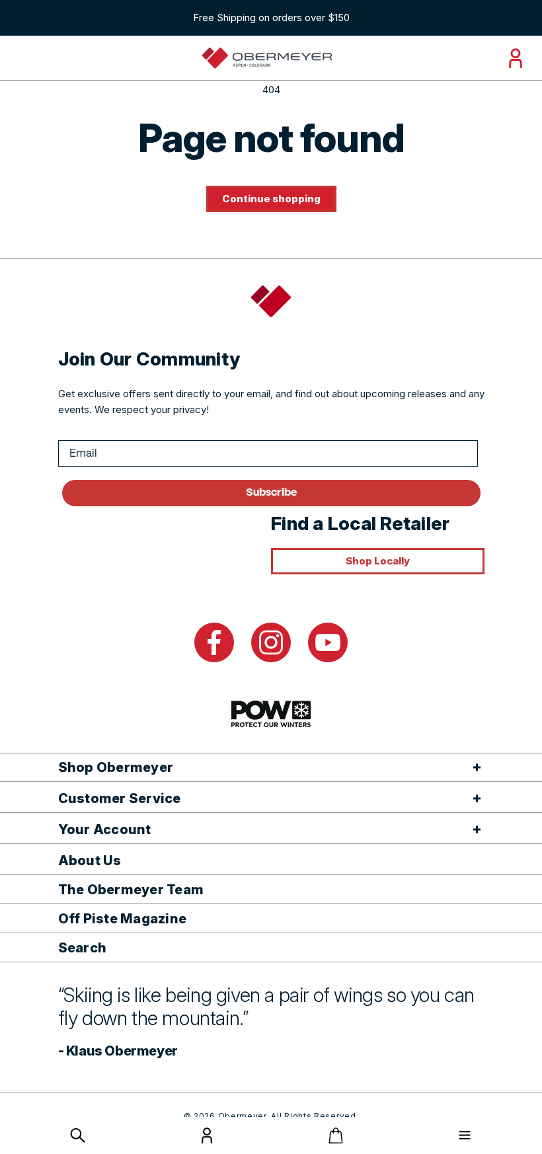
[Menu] (465, 1135)
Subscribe (271, 493)
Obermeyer (242, 1116)
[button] (78, 1135)
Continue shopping (271, 198)
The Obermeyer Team (131, 890)
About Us (90, 860)
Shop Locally (378, 561)
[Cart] (336, 1135)
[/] (266, 58)
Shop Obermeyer (116, 767)
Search (82, 948)
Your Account (104, 829)
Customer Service (119, 798)
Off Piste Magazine (122, 919)
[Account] (207, 1140)
